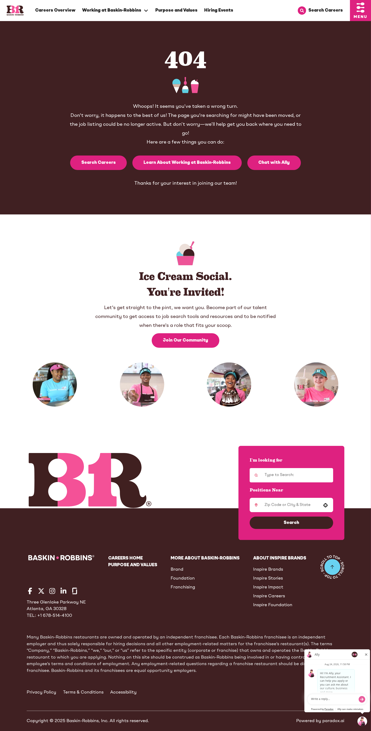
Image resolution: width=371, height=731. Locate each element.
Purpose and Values (176, 10)
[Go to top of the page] (332, 567)
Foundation (183, 578)
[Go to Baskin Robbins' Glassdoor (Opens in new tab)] (74, 591)
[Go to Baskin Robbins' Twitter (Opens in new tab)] (41, 591)
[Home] (15, 10)
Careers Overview (55, 10)
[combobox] (290, 505)
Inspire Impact (268, 587)
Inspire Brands (268, 569)
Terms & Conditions (83, 692)
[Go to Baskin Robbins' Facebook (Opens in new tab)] (30, 591)
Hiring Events (218, 10)
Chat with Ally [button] (274, 162)
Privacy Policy (41, 692)
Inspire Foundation (272, 605)
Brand (177, 569)
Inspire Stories (268, 578)
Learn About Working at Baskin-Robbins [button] (187, 162)
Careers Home (125, 558)
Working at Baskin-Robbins (111, 10)
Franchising (183, 587)
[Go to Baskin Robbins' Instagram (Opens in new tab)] (52, 591)
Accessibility (123, 692)
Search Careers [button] (98, 162)
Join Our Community (185, 340)
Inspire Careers (269, 596)
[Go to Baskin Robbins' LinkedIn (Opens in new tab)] (63, 591)
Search (291, 522)
